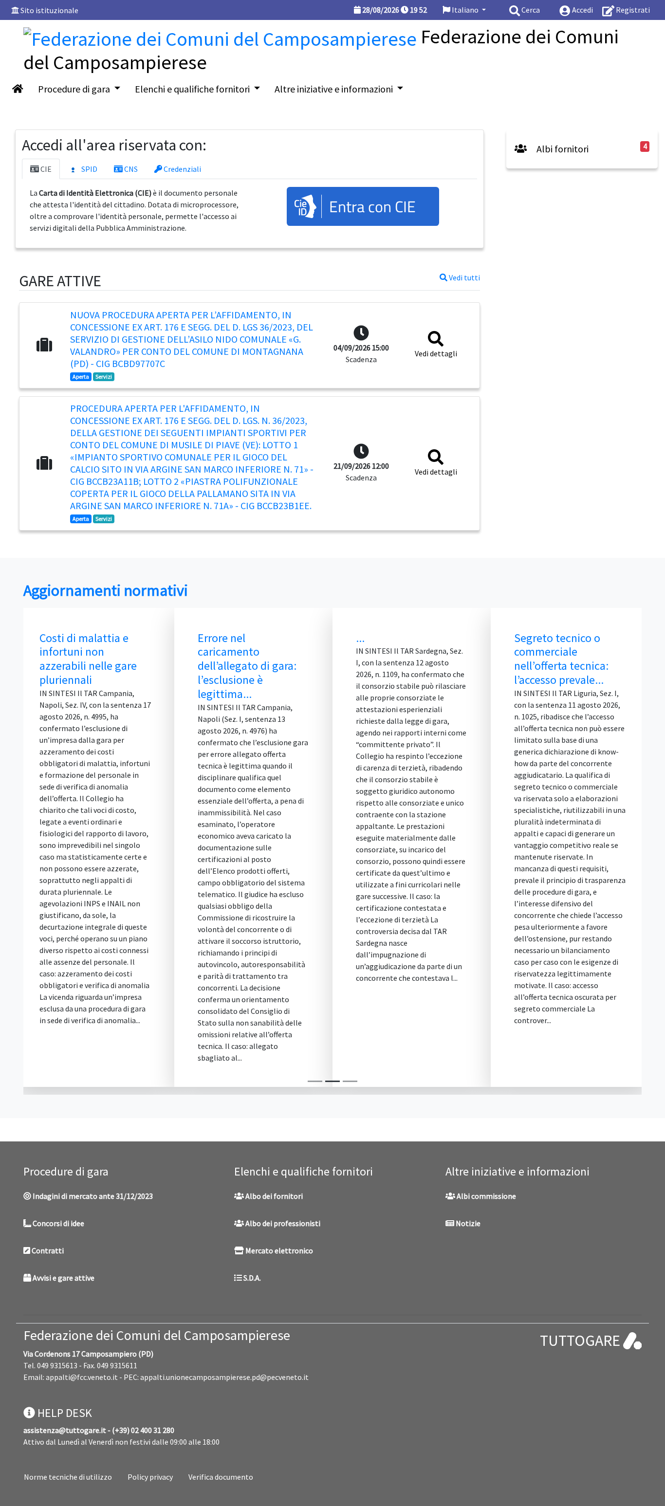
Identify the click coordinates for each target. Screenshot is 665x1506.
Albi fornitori (562, 149)
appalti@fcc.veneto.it (82, 1377)
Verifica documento (220, 1477)
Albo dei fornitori (273, 1196)
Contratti (47, 1250)
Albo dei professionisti (282, 1223)
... (360, 637)
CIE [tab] (45, 169)
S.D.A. (251, 1278)
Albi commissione (485, 1196)
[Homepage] (222, 36)
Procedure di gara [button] (75, 89)
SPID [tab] (88, 169)
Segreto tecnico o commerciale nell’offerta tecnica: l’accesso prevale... (561, 658)
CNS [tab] (130, 169)
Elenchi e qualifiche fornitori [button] (193, 89)
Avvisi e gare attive (62, 1278)
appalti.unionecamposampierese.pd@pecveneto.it (224, 1377)
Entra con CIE (372, 206)
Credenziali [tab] (181, 169)
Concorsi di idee (57, 1223)
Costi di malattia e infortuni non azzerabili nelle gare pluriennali (88, 658)
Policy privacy (150, 1477)
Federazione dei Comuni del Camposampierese (156, 1335)
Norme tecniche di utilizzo (68, 1477)
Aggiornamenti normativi (105, 590)
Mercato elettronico (278, 1250)
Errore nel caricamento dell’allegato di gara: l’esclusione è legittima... (247, 665)
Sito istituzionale (49, 10)
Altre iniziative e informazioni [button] (335, 89)
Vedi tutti (463, 277)
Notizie (467, 1223)
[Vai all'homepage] (18, 89)
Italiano (465, 10)
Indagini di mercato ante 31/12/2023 (92, 1196)
